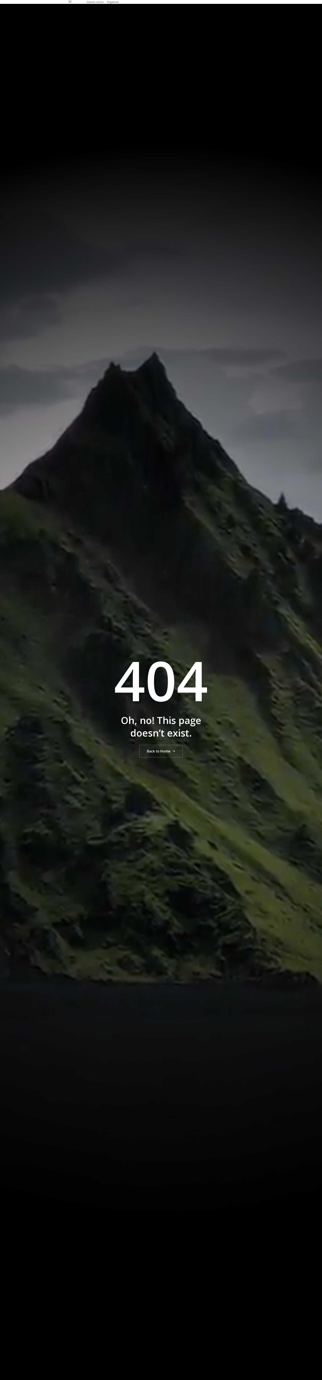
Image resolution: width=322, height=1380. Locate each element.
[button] (161, 751)
